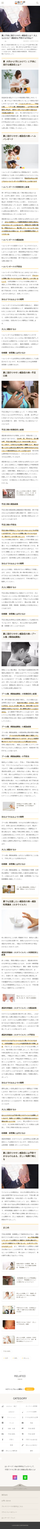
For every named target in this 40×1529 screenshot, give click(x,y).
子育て (11, 1439)
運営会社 (5, 1495)
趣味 (31, 1451)
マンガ (11, 1423)
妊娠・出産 (11, 1428)
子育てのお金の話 (31, 1439)
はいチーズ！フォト (8, 1518)
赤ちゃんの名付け (31, 1445)
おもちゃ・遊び (11, 1406)
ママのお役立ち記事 (31, 1417)
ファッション (11, 1417)
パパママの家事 (31, 1412)
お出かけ (11, 1412)
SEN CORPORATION (22, 1525)
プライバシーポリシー (9, 1512)
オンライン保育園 (31, 1406)
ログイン (29, 1389)
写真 (31, 1423)
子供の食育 (31, 1434)
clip (5, 41)
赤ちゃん (26, 1358)
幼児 (6, 1358)
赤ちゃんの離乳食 (11, 1451)
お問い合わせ (6, 1500)
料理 (11, 1445)
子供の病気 (6, 1351)
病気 (15, 1358)
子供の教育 (31, 1428)
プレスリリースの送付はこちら (12, 1506)
